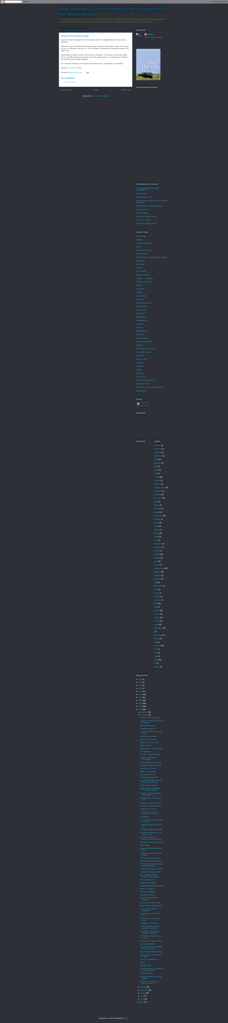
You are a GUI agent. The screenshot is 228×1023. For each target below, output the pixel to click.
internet (156, 554)
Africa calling (144, 845)
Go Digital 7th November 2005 (150, 872)
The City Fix (140, 377)
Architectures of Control (144, 243)
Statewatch (140, 366)
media (156, 561)
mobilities (157, 572)
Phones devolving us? (147, 880)
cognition (157, 480)
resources (157, 600)
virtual (156, 660)
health (156, 537)
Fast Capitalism (145, 751)
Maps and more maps (147, 726)
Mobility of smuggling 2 (148, 889)
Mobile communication (144, 303)
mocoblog (139, 324)
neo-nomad (140, 334)
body (155, 466)
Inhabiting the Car (142, 209)
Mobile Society (141, 310)
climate (156, 477)
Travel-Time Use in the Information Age (149, 387)
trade (155, 642)
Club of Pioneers (142, 254)
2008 (140, 700)
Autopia (138, 247)
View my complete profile (153, 37)
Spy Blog (139, 363)
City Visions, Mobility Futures (146, 216)
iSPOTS (143, 963)
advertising (158, 449)
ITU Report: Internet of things (150, 858)
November (144, 715)
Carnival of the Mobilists (148, 739)
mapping (157, 558)
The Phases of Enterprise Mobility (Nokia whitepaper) (151, 865)
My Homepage (141, 236)
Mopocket (139, 327)
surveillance (158, 628)
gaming (156, 533)
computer (157, 494)
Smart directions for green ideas (151, 906)
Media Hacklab (141, 296)
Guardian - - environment (144, 278)
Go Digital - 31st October (148, 923)
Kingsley (150, 34)
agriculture (157, 452)
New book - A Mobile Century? (150, 754)
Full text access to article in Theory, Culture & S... (149, 982)
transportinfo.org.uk (143, 384)
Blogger (125, 1018)
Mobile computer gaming (148, 785)
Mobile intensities (146, 745)
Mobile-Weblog (141, 317)
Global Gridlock (141, 193)
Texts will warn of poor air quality (151, 941)
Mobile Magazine (142, 306)
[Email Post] (87, 72)
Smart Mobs (140, 356)
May (142, 1002)
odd (155, 582)
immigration (158, 544)
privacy (156, 593)
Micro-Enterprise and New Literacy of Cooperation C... (150, 876)
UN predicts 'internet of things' (150, 803)
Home (96, 90)
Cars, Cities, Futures (143, 220)
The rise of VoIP (145, 965)
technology (158, 635)
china (156, 470)
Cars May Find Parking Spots (150, 903)
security (156, 614)
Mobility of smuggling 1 (148, 892)
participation (158, 586)
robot (155, 607)
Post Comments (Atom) (100, 96)
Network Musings (142, 338)
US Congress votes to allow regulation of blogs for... (149, 932)
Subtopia (139, 370)
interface (157, 551)
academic (157, 445)
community (158, 491)
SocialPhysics (145, 817)
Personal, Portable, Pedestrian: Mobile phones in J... (151, 794)
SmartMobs (72, 68)
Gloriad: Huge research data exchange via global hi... (149, 927)
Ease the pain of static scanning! (151, 748)
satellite (156, 610)
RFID (156, 603)
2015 (140, 679)
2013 (140, 685)
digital (156, 501)
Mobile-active (140, 313)
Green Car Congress (143, 275)
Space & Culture (141, 359)
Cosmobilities (140, 261)
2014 (140, 682)
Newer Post (66, 90)
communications (159, 487)
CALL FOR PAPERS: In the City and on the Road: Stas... (151, 781)
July (142, 996)
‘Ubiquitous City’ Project (148, 768)
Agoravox (139, 240)
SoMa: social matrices (147, 771)
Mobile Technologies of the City (147, 223)
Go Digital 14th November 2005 (151, 829)
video (156, 656)
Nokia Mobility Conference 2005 (151, 952)
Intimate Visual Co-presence (149, 718)
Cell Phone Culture (146, 973)
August (143, 993)
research (157, 596)
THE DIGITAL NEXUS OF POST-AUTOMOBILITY (147, 189)
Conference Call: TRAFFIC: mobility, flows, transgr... (149, 813)
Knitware (139, 285)
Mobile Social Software (148, 883)
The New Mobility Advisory (145, 380)
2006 (140, 706)
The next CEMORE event (149, 959)
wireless (157, 667)
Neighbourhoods (141, 331)
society (156, 621)
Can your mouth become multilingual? (148, 910)
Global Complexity (142, 213)
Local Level (140, 289)
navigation (157, 575)
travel (156, 649)
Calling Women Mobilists (148, 736)
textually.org (140, 373)
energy (156, 512)
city (155, 473)
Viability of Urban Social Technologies (148, 758)
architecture (158, 456)
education (157, 508)
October (144, 987)
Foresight (139, 268)
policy (156, 589)
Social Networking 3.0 (147, 774)
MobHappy (140, 299)
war (155, 663)
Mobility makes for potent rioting (151, 861)
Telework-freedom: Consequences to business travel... (151, 969)
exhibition (157, 519)
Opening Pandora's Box (144, 197)
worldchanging (141, 391)
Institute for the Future (144, 282)
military (156, 565)
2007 (140, 703)
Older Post (125, 90)
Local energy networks (147, 944)
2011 (140, 691)
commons (157, 484)
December (144, 712)
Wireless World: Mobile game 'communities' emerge (150, 789)
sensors (156, 617)
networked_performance (144, 341)
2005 (140, 709)
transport (157, 645)
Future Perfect (141, 271)
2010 (140, 694)
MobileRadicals (141, 320)
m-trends (139, 292)
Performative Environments (145, 348)
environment (158, 515)
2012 (140, 688)
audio (156, 459)
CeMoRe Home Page (143, 250)
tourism (156, 638)
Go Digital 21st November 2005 (151, 765)
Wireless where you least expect (151, 869)
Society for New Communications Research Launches (151, 948)
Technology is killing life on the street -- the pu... (150, 833)
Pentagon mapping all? (148, 728)
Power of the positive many (149, 742)
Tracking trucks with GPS (149, 777)
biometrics (157, 463)
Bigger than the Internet (148, 809)
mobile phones (159, 568)
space (156, 624)
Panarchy (139, 345)
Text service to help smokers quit (151, 842)
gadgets (156, 530)
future (156, 526)
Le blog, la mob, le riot (147, 895)
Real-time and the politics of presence (149, 206)
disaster (156, 505)
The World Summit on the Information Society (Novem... (151, 838)
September (145, 990)
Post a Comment (69, 82)
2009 (140, 697)
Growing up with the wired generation (149, 899)
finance (156, 523)
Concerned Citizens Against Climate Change (151, 257)
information (158, 547)
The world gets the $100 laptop (150, 806)
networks (157, 579)
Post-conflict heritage (143, 352)
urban (156, 653)
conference (158, 498)
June (142, 999)
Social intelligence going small (150, 762)
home (156, 540)
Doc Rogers (140, 264)
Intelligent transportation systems (151, 886)
